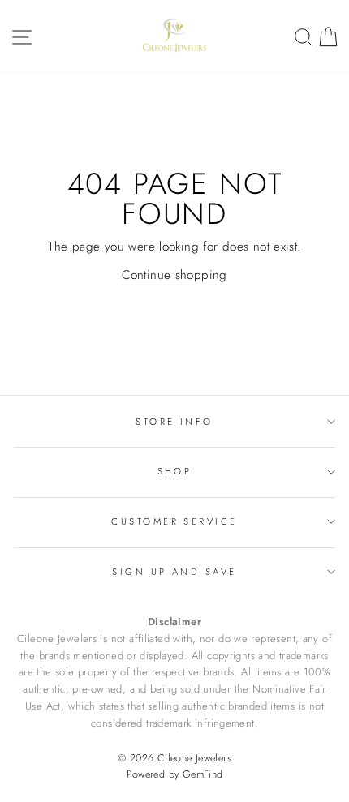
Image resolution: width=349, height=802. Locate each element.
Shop (174, 471)
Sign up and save (174, 571)
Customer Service (174, 521)
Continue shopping (174, 275)
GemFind (203, 774)
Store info (174, 421)
